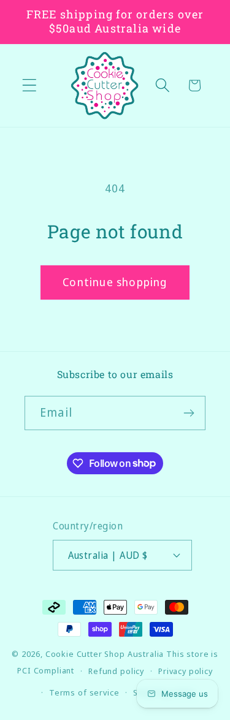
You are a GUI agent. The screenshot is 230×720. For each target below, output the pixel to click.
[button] (29, 85)
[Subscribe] (188, 413)
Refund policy (116, 670)
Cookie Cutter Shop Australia (104, 653)
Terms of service (84, 692)
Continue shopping (115, 282)
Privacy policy (185, 670)
